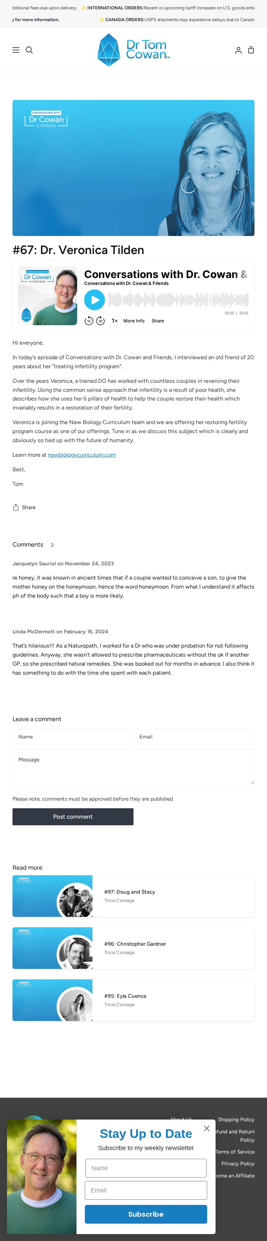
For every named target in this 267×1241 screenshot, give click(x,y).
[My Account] (235, 50)
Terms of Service (234, 1152)
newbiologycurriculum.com (82, 454)
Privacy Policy (237, 1163)
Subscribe (146, 1214)
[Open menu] (10, 50)
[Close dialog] (207, 1128)
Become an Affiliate (231, 1176)
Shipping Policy (236, 1119)
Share (28, 507)
